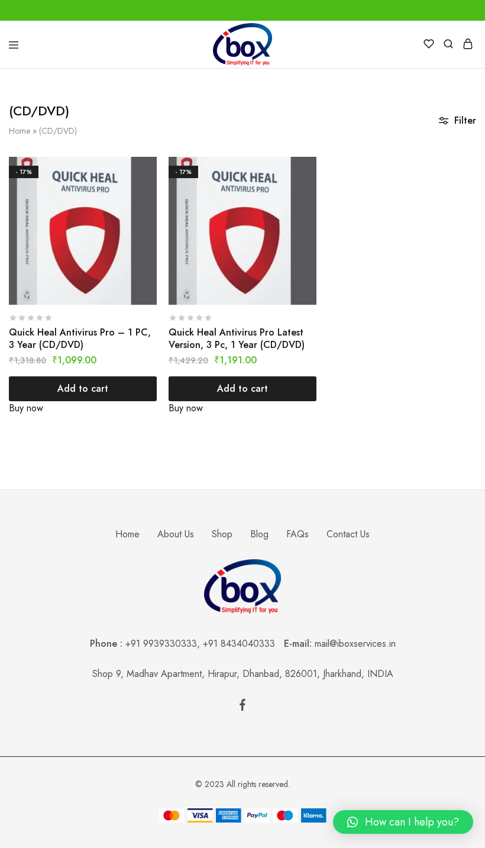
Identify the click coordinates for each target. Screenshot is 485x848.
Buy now (26, 408)
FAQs (297, 534)
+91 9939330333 (161, 643)
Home (19, 131)
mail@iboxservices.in (355, 643)
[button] (403, 822)
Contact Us (348, 534)
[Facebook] (242, 707)
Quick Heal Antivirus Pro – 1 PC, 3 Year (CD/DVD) (80, 338)
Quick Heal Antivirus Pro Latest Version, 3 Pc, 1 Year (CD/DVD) (237, 338)
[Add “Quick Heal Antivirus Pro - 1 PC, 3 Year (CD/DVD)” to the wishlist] (149, 189)
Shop (222, 534)
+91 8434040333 (243, 643)
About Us (175, 534)
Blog (259, 534)
